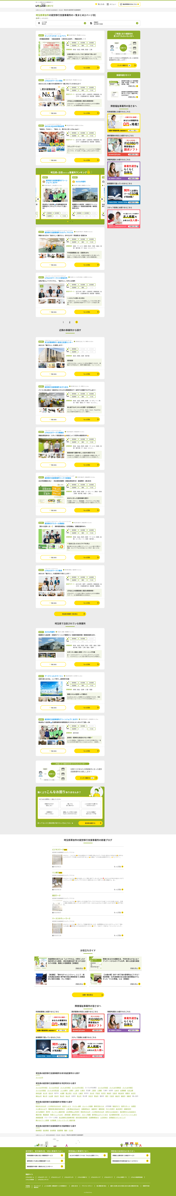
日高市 (115, 1093)
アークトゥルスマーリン (54, 676)
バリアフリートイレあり (129, 1115)
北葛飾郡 (123, 1090)
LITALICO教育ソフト (122, 1177)
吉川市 (45, 1093)
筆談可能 (39, 1115)
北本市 (116, 1090)
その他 (71, 1130)
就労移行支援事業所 (52, 10)
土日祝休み (104, 1117)
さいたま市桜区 (103, 1088)
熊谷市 (62, 1096)
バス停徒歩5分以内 (98, 1112)
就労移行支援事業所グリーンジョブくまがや (61, 719)
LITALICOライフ (108, 1177)
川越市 (80, 1093)
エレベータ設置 (87, 1106)
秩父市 (79, 1096)
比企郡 (51, 1096)
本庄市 (133, 1093)
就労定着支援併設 (81, 1117)
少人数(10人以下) (41, 1109)
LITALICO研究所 (30, 1179)
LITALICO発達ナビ (82, 1177)
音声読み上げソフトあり (100, 1115)
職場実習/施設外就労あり (56, 1109)
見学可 (48, 1112)
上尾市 (77, 1090)
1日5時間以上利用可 (72, 1112)
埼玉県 (61, 10)
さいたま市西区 (41, 1090)
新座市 (109, 1093)
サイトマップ (37, 1186)
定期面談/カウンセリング (117, 1117)
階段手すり (116, 1106)
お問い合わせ (74, 1186)
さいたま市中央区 (41, 1088)
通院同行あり (76, 1115)
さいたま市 (39, 1078)
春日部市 (121, 1093)
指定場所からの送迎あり (128, 1112)
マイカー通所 (76, 1106)
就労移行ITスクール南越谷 (54, 523)
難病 (65, 1130)
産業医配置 (39, 1117)
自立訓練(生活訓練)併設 (66, 1117)
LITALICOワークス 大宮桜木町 (56, 278)
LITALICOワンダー (69, 1177)
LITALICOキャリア (95, 1177)
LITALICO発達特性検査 (137, 1177)
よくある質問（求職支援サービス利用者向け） (55, 1186)
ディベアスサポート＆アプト (55, 36)
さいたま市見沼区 (53, 1090)
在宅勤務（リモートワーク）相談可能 (62, 1120)
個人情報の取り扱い (102, 1186)
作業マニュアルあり (56, 1115)
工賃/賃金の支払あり (73, 1109)
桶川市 (45, 1096)
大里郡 (62, 1093)
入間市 (94, 1090)
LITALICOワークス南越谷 (54, 432)
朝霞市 (127, 1093)
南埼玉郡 (39, 1093)
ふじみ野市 (64, 1090)
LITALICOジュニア (56, 1177)
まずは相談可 (40, 1112)
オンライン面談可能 (58, 1112)
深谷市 (56, 1096)
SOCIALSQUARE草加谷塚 (54, 126)
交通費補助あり (94, 1117)
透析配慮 (67, 1115)
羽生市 (90, 1096)
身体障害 (53, 1130)
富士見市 (69, 1093)
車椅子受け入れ (99, 1106)
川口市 (75, 1093)
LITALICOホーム (30, 1177)
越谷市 (117, 1096)
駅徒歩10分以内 (41, 1106)
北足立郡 (130, 1090)
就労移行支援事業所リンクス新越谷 (58, 478)
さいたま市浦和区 (115, 1088)
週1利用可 (119, 1109)
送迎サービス (66, 1106)
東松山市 (39, 1096)
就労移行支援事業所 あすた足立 (56, 387)
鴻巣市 (129, 1096)
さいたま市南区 (65, 1088)
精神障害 (39, 1130)
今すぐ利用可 (110, 1109)
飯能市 (123, 1096)
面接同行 (94, 1109)
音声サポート (125, 1106)
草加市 (96, 1096)
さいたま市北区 (54, 1088)
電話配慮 (46, 1115)
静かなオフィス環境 (42, 1120)
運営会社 (36, 1187)
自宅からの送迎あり (112, 1112)
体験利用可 (127, 1109)
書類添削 (101, 1109)
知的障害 (46, 1130)
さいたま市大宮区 (78, 1088)
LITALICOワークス (42, 1177)
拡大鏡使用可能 (114, 1115)
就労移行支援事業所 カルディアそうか (59, 232)
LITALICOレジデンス (43, 1179)
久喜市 (82, 1090)
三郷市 (71, 1090)
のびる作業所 (50, 632)
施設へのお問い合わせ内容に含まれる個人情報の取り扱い (124, 1186)
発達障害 (60, 1130)
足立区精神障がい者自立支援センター (59, 342)
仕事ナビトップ (40, 10)
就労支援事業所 (50, 1135)
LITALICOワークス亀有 (53, 570)
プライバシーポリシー (87, 1186)
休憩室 (133, 1106)
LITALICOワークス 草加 (53, 80)
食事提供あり (85, 1109)
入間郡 (99, 1090)
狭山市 (68, 1096)
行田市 (112, 1096)
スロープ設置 (86, 1115)
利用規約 (28, 1186)
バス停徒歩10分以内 (54, 1106)
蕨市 (106, 1096)
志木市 (92, 1093)
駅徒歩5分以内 (85, 1112)
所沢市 (103, 1093)
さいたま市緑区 (127, 1088)
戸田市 (98, 1093)
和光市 (51, 1093)
